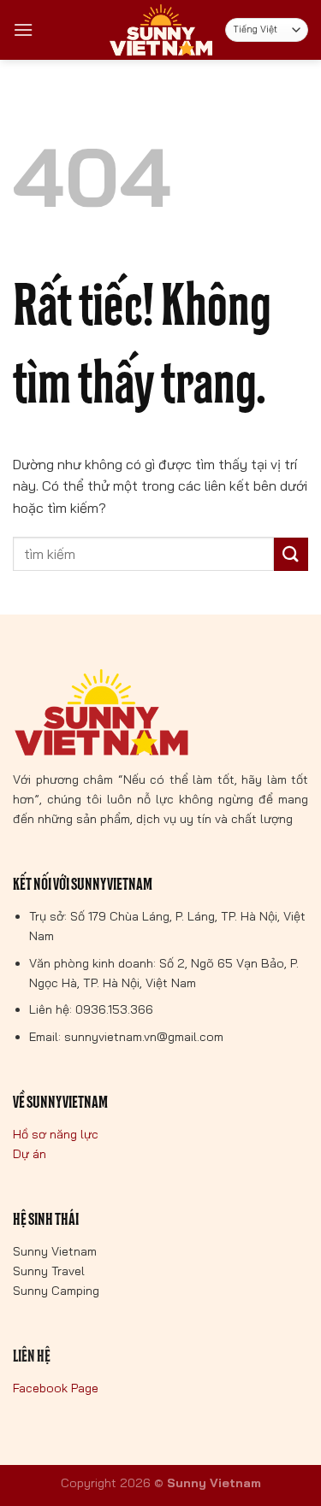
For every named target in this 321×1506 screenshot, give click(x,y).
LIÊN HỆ (32, 1356)
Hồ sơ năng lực (55, 1134)
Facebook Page (55, 1388)
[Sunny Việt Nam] (161, 30)
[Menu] (23, 29)
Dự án (29, 1154)
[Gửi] (291, 554)
